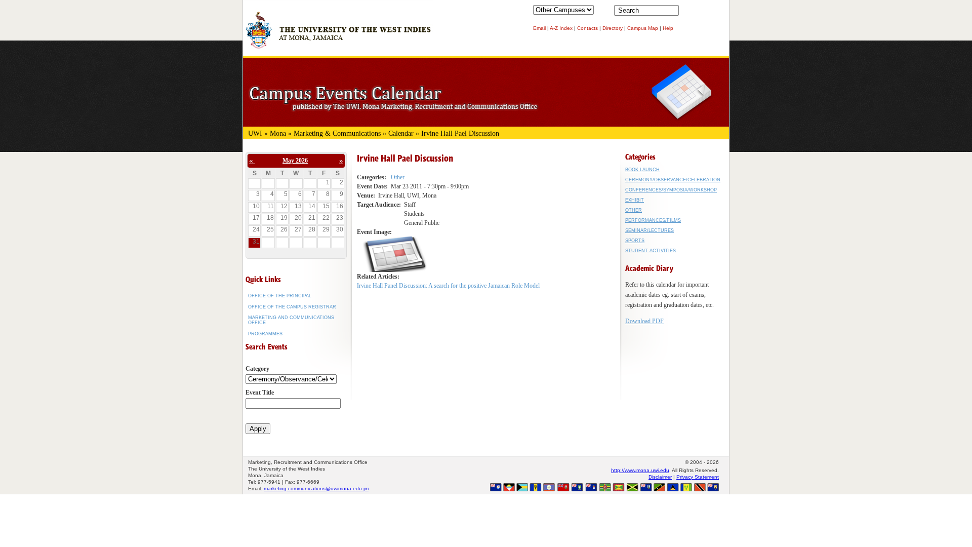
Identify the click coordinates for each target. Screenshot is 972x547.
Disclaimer (660, 477)
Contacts (587, 28)
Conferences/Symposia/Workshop (671, 189)
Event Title (260, 392)
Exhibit (634, 200)
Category (257, 368)
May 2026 (295, 160)
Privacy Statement (697, 477)
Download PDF (644, 321)
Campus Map (642, 28)
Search (688, 13)
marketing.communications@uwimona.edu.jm (316, 488)
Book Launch (642, 169)
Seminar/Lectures (649, 230)
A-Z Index (561, 28)
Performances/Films (653, 220)
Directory (612, 28)
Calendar (401, 133)
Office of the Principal (279, 295)
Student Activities (650, 250)
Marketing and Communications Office (291, 320)
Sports (634, 240)
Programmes (265, 333)
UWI (255, 133)
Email (539, 28)
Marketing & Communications (337, 133)
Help (668, 28)
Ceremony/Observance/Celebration (672, 179)
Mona (278, 133)
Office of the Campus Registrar (292, 306)
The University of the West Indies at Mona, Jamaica (338, 35)
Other (397, 177)
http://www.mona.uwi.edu (640, 470)
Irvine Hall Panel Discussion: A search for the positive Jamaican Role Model (448, 285)
